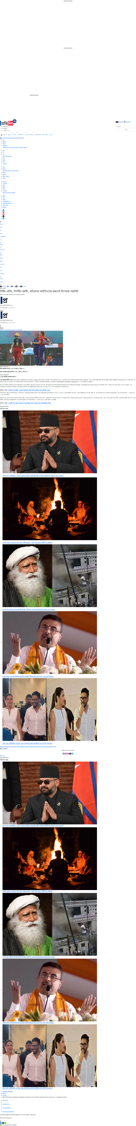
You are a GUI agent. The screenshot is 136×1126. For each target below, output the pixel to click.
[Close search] (116, 124)
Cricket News (12, 746)
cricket (5, 1095)
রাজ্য (9, 135)
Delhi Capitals (20, 746)
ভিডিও (4, 189)
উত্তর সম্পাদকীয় (11, 192)
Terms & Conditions (8, 1111)
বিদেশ (15, 135)
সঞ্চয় (51, 135)
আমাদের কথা (5, 192)
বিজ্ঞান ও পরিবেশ (6, 176)
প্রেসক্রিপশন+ (21, 135)
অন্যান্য (10, 156)
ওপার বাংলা (5, 164)
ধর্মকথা (4, 162)
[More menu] (134, 134)
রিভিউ (9, 171)
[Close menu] (0, 221)
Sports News (46, 746)
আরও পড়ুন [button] (2, 755)
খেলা (26, 135)
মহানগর (5, 135)
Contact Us (6, 1104)
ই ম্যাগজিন (5, 183)
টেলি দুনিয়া (16, 171)
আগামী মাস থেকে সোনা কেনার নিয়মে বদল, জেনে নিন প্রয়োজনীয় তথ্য (29, 403)
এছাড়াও (1, 282)
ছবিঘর (43, 135)
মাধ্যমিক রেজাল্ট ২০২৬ (7, 201)
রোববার (4, 196)
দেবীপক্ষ (4, 199)
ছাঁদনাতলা (4, 207)
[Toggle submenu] (0, 276)
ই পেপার (4, 181)
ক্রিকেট (4, 156)
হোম (3, 140)
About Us (5, 1100)
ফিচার (4, 198)
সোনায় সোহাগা (5, 205)
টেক (19, 147)
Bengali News (4, 746)
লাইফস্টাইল (37, 135)
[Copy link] (2, 311)
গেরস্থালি (25, 147)
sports (4, 1093)
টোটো (21, 147)
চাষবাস (4, 178)
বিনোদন (31, 135)
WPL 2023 (53, 746)
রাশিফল (47, 135)
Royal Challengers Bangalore (33, 746)
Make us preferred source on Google (11, 330)
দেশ (12, 135)
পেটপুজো (16, 147)
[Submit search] (126, 129)
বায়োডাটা (4, 174)
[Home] (8, 122)
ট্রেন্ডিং (4, 185)
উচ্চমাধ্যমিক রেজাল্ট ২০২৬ (8, 203)
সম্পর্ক (10, 147)
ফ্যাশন (13, 147)
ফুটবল (7, 156)
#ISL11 (4, 142)
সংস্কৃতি (12, 171)
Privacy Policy (7, 1108)
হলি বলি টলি (5, 171)
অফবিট (4, 160)
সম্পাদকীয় (5, 191)
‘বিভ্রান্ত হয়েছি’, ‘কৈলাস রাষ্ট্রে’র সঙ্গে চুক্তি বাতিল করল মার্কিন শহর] (29, 390)
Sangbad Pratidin (8, 1091)
